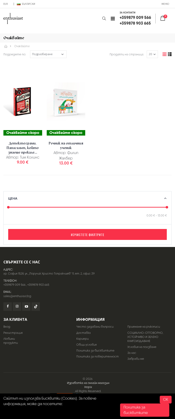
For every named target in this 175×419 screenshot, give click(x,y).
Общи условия (86, 345)
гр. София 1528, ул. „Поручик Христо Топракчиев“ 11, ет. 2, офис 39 (49, 273)
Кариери (82, 339)
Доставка (83, 333)
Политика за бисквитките (95, 350)
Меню (165, 3)
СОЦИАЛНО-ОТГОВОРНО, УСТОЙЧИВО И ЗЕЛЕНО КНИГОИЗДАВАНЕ (145, 337)
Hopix (88, 387)
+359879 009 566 (14, 285)
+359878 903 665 (38, 285)
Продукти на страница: (127, 54)
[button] (104, 18)
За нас (131, 353)
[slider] (8, 207)
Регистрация (13, 333)
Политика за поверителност (97, 356)
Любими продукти (10, 341)
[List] (170, 54)
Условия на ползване (141, 347)
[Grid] (164, 54)
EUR (5, 3)
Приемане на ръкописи (143, 327)
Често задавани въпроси (94, 327)
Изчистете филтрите (87, 234)
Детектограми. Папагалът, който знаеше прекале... (23, 148)
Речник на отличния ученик (66, 145)
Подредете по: (14, 54)
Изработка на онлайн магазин (88, 383)
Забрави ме (135, 359)
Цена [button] (12, 198)
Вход (6, 327)
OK (165, 399)
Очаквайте (22, 46)
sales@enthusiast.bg (17, 296)
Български (28, 3)
